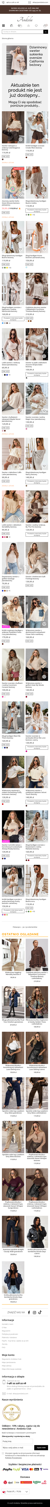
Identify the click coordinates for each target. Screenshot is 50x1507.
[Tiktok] (40, 1312)
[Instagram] (34, 1312)
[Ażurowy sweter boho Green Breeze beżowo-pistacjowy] (13, 182)
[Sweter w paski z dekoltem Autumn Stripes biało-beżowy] (37, 344)
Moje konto (8, 1354)
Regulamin (6, 1331)
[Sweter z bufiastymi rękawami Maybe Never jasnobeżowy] (13, 399)
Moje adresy (6, 1366)
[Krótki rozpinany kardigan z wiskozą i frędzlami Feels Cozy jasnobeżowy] (13, 612)
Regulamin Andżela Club (11, 1359)
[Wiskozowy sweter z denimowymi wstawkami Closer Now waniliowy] (37, 612)
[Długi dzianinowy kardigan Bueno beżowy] (13, 237)
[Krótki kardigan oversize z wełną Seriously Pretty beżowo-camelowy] (13, 881)
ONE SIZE (5, 156)
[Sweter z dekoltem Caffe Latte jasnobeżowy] (13, 454)
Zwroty (4, 1344)
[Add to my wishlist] (20, 139)
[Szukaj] (45, 32)
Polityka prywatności (10, 1334)
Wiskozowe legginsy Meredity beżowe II (13, 973)
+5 (9, 591)
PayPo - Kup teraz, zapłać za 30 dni (15, 1341)
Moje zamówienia (9, 1362)
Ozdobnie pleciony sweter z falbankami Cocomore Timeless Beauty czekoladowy (37, 975)
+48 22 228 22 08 (12, 2)
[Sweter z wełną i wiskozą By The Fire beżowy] (37, 506)
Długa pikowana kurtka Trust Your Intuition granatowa (13, 1021)
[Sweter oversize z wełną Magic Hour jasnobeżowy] (37, 399)
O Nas (4, 1327)
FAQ (3, 1347)
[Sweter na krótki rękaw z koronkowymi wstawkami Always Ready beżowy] (13, 826)
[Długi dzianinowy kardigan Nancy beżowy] (37, 454)
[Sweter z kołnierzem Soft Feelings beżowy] (37, 558)
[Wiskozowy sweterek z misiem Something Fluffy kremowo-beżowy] (13, 772)
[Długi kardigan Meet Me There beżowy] (13, 717)
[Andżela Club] (21, 25)
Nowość (6, 626)
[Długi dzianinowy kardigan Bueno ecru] (37, 881)
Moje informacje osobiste (11, 1369)
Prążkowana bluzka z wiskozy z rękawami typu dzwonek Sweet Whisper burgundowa (13, 1205)
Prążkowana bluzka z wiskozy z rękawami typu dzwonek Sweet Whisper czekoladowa (37, 1205)
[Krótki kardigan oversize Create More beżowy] (37, 127)
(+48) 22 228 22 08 (16, 1383)
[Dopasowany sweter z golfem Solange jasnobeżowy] (13, 558)
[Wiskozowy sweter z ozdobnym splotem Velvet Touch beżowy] (37, 772)
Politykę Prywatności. (13, 1458)
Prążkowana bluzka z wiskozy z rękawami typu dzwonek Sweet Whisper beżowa (37, 1157)
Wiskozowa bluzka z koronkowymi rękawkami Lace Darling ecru (13, 1067)
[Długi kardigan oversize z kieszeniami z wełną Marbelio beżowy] (37, 826)
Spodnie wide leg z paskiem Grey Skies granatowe (13, 1112)
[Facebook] (29, 1312)
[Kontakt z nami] (30, 2)
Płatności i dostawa (9, 1337)
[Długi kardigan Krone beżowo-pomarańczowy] (37, 237)
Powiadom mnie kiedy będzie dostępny (36, 210)
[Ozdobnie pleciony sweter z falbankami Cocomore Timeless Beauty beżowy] (37, 289)
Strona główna (7, 38)
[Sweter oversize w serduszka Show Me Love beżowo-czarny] (37, 717)
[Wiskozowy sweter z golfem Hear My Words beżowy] (37, 665)
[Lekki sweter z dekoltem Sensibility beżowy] (13, 506)
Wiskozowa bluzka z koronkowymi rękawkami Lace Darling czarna (37, 1067)
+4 (9, 323)
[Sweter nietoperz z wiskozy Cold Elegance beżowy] (13, 127)
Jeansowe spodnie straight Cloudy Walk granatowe (13, 1250)
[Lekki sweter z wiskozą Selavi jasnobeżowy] (13, 344)
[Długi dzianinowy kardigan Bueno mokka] (37, 182)
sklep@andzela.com (40, 2)
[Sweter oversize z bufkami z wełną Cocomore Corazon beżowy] (13, 665)
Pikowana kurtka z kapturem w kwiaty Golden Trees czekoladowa (37, 1022)
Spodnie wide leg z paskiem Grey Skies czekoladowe (37, 1112)
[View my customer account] (28, 25)
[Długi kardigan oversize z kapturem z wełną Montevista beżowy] (13, 289)
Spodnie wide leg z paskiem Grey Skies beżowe (13, 1155)
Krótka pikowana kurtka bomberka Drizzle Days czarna (37, 1251)
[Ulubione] (37, 25)
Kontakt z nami (7, 1324)
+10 (33, 215)
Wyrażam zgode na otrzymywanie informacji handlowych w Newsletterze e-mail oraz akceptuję (25, 1455)
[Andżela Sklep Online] (25, 19)
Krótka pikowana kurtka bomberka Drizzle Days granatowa (13, 1297)
